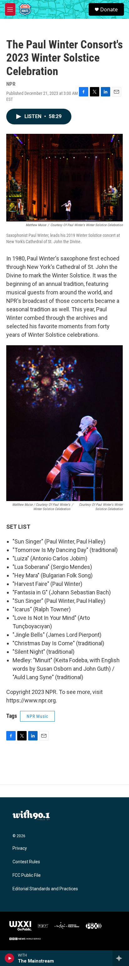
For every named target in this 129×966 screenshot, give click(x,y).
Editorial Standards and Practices (45, 889)
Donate (109, 9)
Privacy (20, 848)
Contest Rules (26, 862)
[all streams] (120, 958)
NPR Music (37, 716)
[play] (9, 958)
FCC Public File (27, 875)
